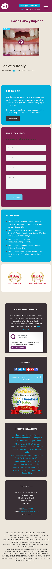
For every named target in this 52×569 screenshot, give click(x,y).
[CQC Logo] (19, 339)
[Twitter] (20, 369)
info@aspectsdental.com (29, 511)
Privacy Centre (10, 533)
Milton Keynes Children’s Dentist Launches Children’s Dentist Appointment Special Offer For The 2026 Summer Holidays (27, 233)
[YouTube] (32, 369)
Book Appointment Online (29, 5)
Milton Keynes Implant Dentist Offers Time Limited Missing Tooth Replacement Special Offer (25, 254)
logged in (15, 70)
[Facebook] (16, 369)
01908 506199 (27, 509)
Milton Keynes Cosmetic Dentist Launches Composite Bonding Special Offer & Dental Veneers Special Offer (25, 224)
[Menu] (46, 6)
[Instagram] (36, 369)
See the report (18, 348)
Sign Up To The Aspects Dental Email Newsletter (26, 378)
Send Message (14, 197)
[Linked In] (24, 369)
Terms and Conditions (38, 533)
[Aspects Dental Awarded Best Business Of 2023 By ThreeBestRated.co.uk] (26, 399)
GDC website (44, 535)
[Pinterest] (28, 369)
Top (49, 566)
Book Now (13, 118)
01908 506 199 (32, 9)
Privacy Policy (23, 533)
